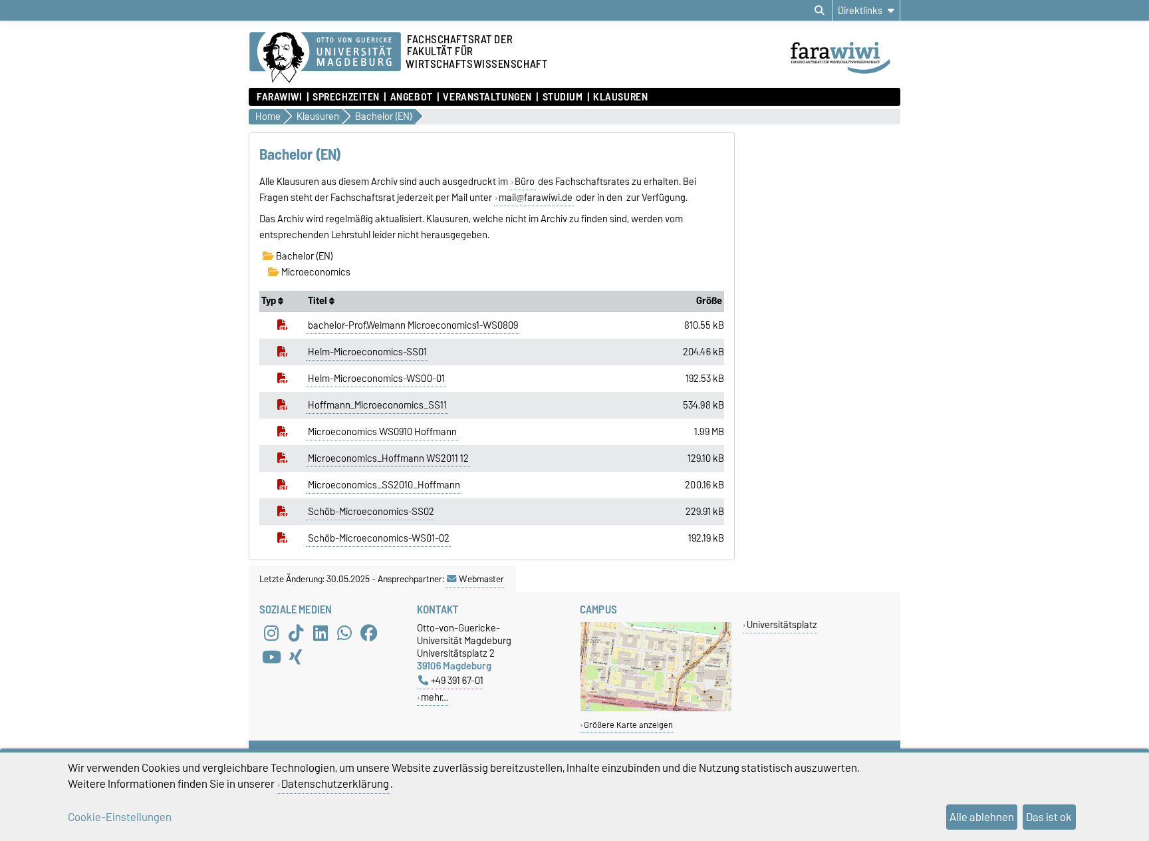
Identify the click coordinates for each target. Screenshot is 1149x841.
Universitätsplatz (782, 624)
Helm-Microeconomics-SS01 (367, 352)
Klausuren (620, 97)
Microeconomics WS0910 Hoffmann (382, 432)
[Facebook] (369, 633)
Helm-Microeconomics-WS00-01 (376, 379)
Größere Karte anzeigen (628, 725)
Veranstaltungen (487, 97)
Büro (525, 182)
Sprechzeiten (346, 97)
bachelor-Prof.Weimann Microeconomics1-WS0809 (413, 325)
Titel (318, 301)
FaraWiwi (279, 97)
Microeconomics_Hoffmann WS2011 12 (388, 458)
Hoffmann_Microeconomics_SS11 (377, 405)
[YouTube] (271, 657)
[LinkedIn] (320, 633)
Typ (269, 301)
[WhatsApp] (344, 633)
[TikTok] (296, 633)
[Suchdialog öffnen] (819, 11)
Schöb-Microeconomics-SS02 (371, 512)
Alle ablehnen (982, 817)
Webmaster (481, 579)
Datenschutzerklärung (335, 783)
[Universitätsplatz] (656, 708)
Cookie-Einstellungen (120, 817)
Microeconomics (314, 272)
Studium (562, 97)
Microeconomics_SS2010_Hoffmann (384, 485)
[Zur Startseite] (844, 75)
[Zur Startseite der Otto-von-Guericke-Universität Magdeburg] (325, 57)
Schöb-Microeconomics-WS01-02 (378, 538)
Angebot (411, 97)
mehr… (434, 697)
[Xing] (296, 657)
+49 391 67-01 (457, 680)
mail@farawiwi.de (536, 198)
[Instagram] (271, 633)
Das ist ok (1049, 817)
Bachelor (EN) (303, 256)
